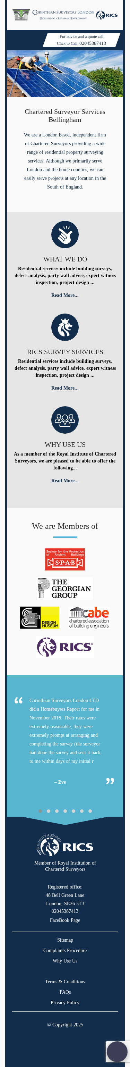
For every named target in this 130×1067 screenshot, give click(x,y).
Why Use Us (65, 961)
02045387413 (92, 43)
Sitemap (65, 940)
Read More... (65, 295)
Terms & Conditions (65, 981)
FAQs (65, 992)
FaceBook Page (65, 920)
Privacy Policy (65, 1002)
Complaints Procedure (65, 950)
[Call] (117, 1051)
